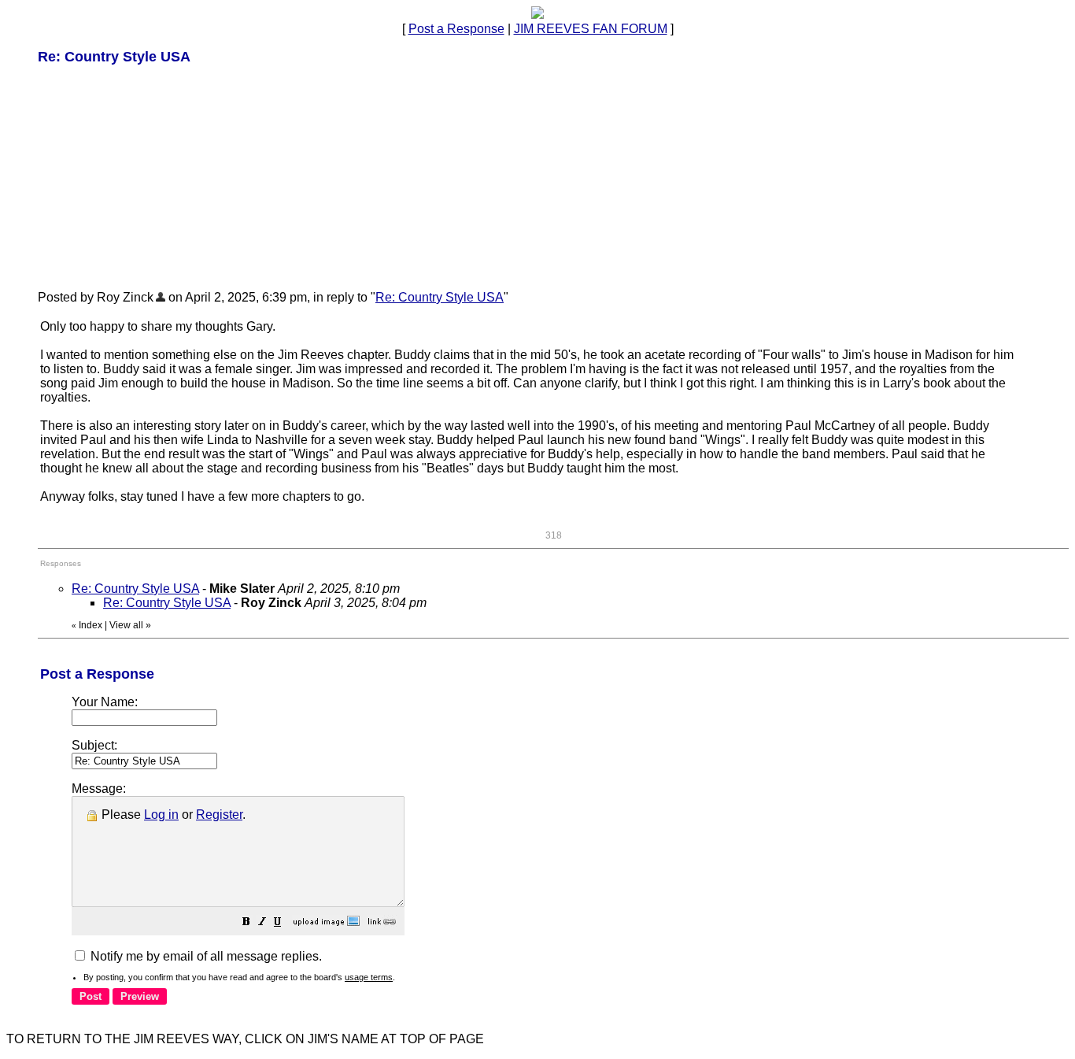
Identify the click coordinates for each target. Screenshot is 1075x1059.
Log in (161, 814)
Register (219, 814)
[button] (246, 923)
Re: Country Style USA (439, 297)
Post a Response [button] (456, 28)
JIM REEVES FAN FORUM (590, 28)
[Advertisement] (156, 176)
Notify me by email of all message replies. (204, 956)
